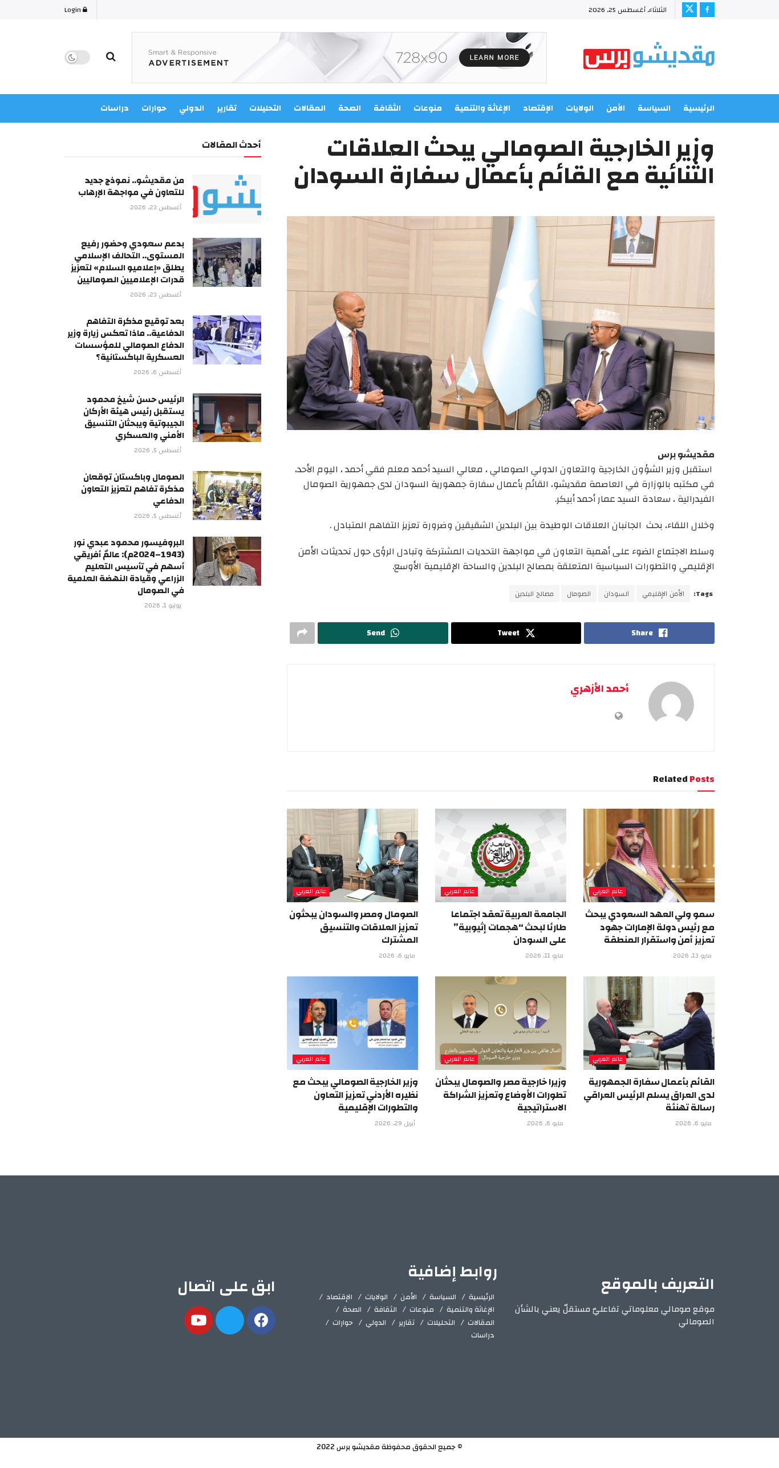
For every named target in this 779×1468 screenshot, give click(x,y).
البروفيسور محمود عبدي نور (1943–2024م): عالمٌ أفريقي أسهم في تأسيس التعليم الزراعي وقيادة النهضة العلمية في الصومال (125, 566)
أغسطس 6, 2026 (158, 372)
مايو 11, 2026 (545, 956)
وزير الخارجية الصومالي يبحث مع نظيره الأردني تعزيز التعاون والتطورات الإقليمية (355, 1094)
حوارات (342, 1322)
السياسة (654, 108)
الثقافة (385, 1309)
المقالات (481, 1322)
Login (73, 9)
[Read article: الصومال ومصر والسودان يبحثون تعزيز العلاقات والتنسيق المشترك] (352, 855)
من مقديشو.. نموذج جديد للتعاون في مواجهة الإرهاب (131, 186)
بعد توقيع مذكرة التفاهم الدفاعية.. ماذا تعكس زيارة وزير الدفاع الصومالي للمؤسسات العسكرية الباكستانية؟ (125, 339)
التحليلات (441, 1322)
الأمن (615, 108)
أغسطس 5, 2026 (158, 450)
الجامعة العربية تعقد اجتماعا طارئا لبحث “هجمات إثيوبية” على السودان (508, 927)
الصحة (352, 1309)
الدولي (376, 1322)
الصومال (579, 593)
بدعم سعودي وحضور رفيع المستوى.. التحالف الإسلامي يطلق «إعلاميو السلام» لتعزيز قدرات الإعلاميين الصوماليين (127, 261)
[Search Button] (111, 57)
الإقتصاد (339, 1297)
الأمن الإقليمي (663, 593)
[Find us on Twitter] (689, 9)
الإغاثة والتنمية (470, 1309)
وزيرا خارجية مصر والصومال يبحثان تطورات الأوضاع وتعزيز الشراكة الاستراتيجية (500, 1094)
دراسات (482, 1335)
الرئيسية (699, 108)
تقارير (407, 1322)
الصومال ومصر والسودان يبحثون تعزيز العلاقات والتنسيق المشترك (353, 927)
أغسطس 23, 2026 (156, 207)
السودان (616, 593)
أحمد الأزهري (599, 688)
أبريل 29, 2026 (396, 1123)
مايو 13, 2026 (693, 956)
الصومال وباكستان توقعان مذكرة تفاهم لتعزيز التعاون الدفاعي (132, 489)
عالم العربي (608, 892)
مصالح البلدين (534, 593)
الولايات (580, 108)
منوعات (421, 1309)
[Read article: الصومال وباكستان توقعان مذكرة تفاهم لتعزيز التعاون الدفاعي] (227, 495)
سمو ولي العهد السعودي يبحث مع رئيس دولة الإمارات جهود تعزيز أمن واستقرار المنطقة (650, 927)
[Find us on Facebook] (707, 9)
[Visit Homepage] (649, 57)
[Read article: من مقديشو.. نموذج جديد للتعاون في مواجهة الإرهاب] (227, 199)
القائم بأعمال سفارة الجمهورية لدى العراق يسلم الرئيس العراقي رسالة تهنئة (649, 1094)
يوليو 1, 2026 (163, 605)
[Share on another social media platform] (302, 633)
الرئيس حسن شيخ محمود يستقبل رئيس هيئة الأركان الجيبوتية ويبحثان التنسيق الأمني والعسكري (133, 417)
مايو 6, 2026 (398, 956)
